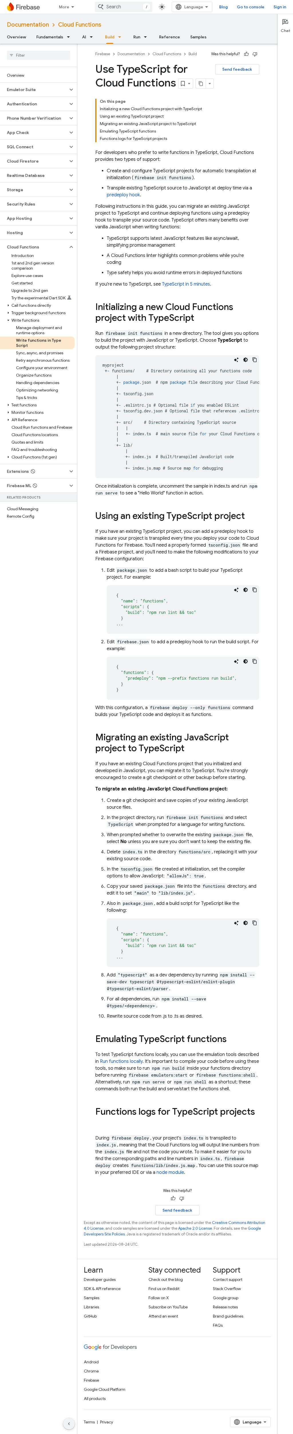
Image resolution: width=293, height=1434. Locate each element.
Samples (198, 36)
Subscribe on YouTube (168, 1307)
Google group (225, 1297)
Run (136, 36)
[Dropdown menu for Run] (147, 37)
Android (91, 1361)
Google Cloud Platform (104, 1389)
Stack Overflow (227, 1288)
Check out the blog (166, 1279)
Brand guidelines (228, 1316)
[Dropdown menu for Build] (121, 37)
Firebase (102, 54)
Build (109, 36)
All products (95, 1398)
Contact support (227, 1279)
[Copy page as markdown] (201, 83)
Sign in (280, 6)
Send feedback (237, 69)
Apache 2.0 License (195, 1228)
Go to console (250, 6)
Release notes (225, 1307)
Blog (223, 6)
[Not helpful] (255, 54)
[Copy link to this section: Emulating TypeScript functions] (232, 1039)
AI (84, 36)
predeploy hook (123, 195)
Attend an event (163, 1316)
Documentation (28, 24)
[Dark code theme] (245, 359)
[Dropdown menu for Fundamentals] (70, 37)
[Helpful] (246, 54)
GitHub (90, 1316)
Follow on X (159, 1297)
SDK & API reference (102, 1288)
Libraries (91, 1307)
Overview (16, 36)
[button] (34, 89)
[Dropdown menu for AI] (93, 37)
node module (170, 1172)
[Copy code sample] (254, 359)
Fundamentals (49, 36)
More (64, 6)
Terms (89, 1422)
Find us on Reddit (164, 1288)
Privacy (106, 1422)
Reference (169, 36)
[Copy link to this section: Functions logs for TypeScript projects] (101, 1123)
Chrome (91, 1371)
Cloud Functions (79, 24)
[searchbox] (38, 55)
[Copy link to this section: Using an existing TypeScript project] (250, 516)
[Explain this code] (236, 359)
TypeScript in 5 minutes (186, 284)
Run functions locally (121, 1061)
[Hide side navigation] (69, 1423)
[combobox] (123, 7)
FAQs (218, 1325)
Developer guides (100, 1279)
